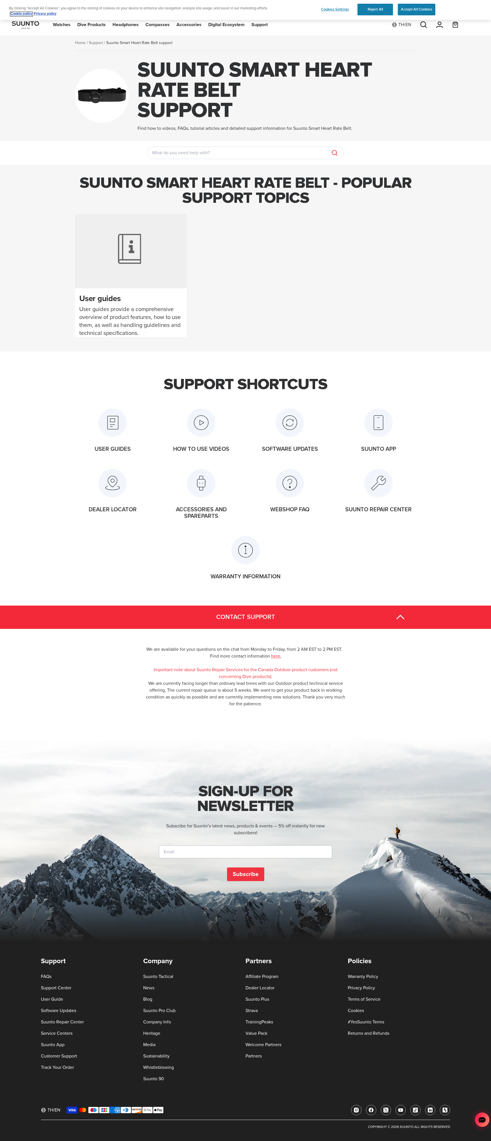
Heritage (151, 1033)
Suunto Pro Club (159, 1010)
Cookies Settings (335, 9)
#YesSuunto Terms (366, 1022)
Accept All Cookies (416, 9)
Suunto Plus (257, 999)
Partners (254, 1056)
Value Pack (256, 1033)
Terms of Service (364, 999)
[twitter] (386, 1110)
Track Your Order (57, 1067)
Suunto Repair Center (62, 1022)
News (148, 988)
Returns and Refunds (368, 1033)
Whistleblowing (158, 1067)
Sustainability (156, 1056)
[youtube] (401, 1110)
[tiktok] (415, 1110)
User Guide (52, 999)
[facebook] (371, 1110)
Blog (147, 999)
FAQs (46, 976)
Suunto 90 (153, 1079)
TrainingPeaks (259, 1022)
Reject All (375, 9)
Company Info (157, 1022)
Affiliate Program (262, 976)
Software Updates (58, 1010)
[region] (245, 10)
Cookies (356, 1010)
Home (80, 43)
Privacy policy (45, 14)
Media (149, 1044)
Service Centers (56, 1033)
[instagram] (356, 1110)
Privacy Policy (361, 988)
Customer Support (59, 1056)
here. (276, 656)
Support (96, 43)
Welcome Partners (263, 1044)
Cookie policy (21, 14)
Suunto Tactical (158, 976)
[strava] (445, 1110)
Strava (252, 1010)
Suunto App (53, 1044)
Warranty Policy (363, 976)
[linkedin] (430, 1110)
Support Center (56, 988)
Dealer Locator (260, 988)
